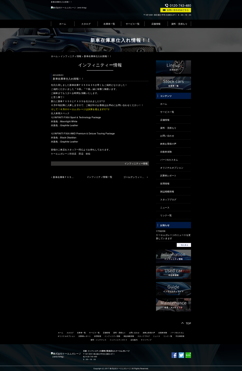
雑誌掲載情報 (167, 191)
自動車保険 (166, 151)
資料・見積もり (179, 23)
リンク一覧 (166, 215)
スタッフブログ (168, 199)
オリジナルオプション (171, 167)
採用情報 (164, 183)
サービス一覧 (133, 23)
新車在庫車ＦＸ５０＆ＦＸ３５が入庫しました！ (64, 177)
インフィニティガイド (118, 339)
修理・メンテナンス (98, 339)
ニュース (164, 207)
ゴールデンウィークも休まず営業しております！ (134, 177)
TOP (188, 323)
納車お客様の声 (168, 143)
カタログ (86, 23)
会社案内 (134, 339)
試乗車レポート (168, 175)
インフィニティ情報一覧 (99, 176)
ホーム (62, 23)
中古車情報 (180, 336)
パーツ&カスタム (169, 159)
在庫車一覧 (109, 23)
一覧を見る (184, 245)
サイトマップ (146, 339)
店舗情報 (156, 23)
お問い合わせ (167, 135)
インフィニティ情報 (71, 56)
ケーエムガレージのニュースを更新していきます (173, 236)
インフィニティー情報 (136, 163)
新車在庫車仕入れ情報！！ (98, 56)
